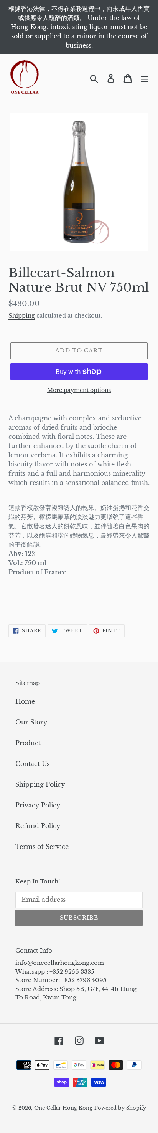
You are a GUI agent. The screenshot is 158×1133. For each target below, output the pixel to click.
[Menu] (144, 78)
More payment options (79, 390)
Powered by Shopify (120, 1108)
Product (28, 743)
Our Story (31, 722)
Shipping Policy (40, 784)
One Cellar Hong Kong (63, 1108)
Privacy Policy (37, 805)
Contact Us (32, 763)
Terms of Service (42, 846)
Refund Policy (37, 826)
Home (25, 701)
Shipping (21, 315)
